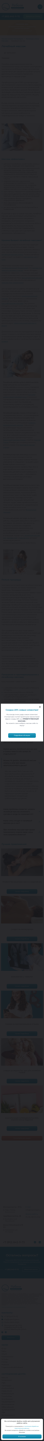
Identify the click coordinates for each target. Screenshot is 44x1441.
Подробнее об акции (22, 735)
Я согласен (22, 1436)
